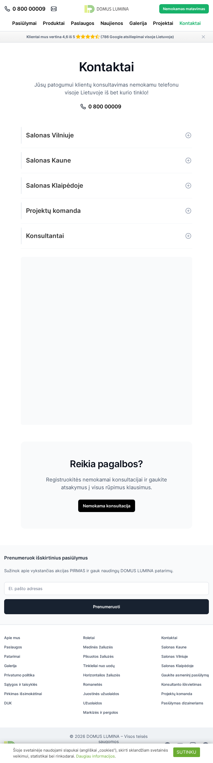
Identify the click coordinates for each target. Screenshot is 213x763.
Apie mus (12, 637)
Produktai (54, 23)
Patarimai (12, 656)
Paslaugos (82, 23)
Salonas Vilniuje (50, 135)
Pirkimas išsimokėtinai (23, 693)
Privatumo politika (19, 675)
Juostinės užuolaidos (101, 693)
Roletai (89, 637)
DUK (8, 703)
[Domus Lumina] (107, 8)
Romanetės (92, 684)
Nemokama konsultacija (106, 505)
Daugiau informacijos (95, 756)
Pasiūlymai (24, 23)
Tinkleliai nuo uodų (99, 665)
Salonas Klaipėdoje (54, 185)
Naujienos (112, 23)
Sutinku (186, 752)
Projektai (163, 23)
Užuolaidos (92, 703)
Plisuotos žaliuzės (98, 656)
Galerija (138, 23)
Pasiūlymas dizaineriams (182, 703)
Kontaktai (190, 23)
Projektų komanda (53, 210)
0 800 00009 (28, 9)
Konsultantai (45, 236)
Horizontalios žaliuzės (101, 675)
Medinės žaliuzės (98, 647)
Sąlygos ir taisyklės (20, 684)
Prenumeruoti (106, 606)
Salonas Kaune (48, 160)
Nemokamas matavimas (184, 8)
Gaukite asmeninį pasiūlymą (185, 675)
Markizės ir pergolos (100, 712)
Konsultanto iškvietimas (181, 684)
